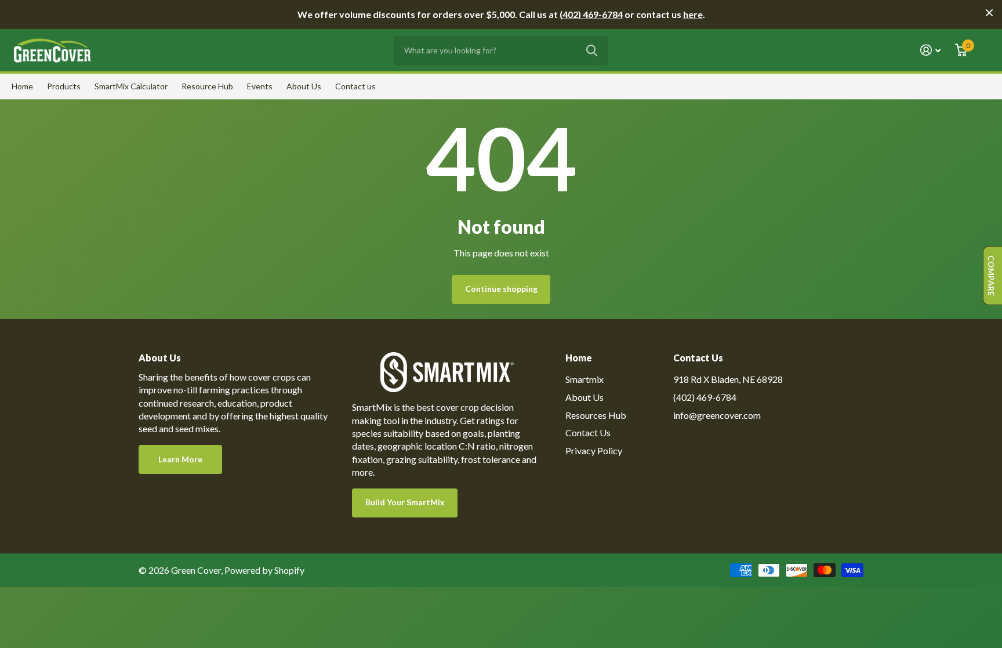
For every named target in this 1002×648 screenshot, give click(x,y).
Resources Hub (595, 415)
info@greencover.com (717, 415)
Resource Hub (207, 86)
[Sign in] (930, 50)
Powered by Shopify (264, 569)
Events (260, 86)
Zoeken (592, 50)
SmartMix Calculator (131, 86)
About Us (303, 86)
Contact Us (588, 432)
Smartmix (584, 379)
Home (22, 86)
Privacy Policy (593, 450)
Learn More (180, 459)
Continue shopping (501, 289)
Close (989, 13)
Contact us (355, 86)
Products (64, 86)
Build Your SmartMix (405, 502)
